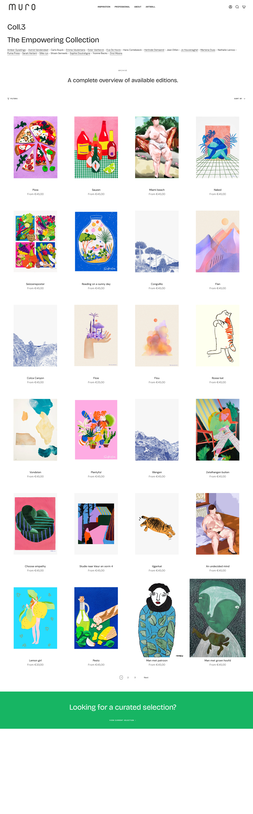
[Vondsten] (35, 429)
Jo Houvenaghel (189, 49)
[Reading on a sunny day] (96, 241)
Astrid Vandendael (38, 49)
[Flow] (96, 335)
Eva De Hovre (113, 49)
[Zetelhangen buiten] (218, 429)
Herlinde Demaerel (154, 49)
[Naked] (218, 147)
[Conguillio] (157, 241)
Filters (14, 99)
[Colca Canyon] (35, 335)
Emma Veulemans (75, 49)
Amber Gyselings (16, 49)
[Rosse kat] (218, 335)
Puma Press (13, 53)
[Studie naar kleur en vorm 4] (96, 524)
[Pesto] (96, 618)
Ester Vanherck (96, 49)
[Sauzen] (96, 147)
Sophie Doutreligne (80, 53)
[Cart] (244, 6)
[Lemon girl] (35, 618)
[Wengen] (157, 429)
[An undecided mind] (218, 524)
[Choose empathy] (35, 524)
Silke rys (43, 53)
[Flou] (157, 335)
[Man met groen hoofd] (218, 618)
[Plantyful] (96, 429)
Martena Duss (207, 49)
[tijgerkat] (157, 524)
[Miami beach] (157, 147)
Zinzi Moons (116, 53)
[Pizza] (35, 147)
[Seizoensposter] (35, 241)
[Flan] (218, 241)
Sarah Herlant (29, 53)
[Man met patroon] (157, 618)
